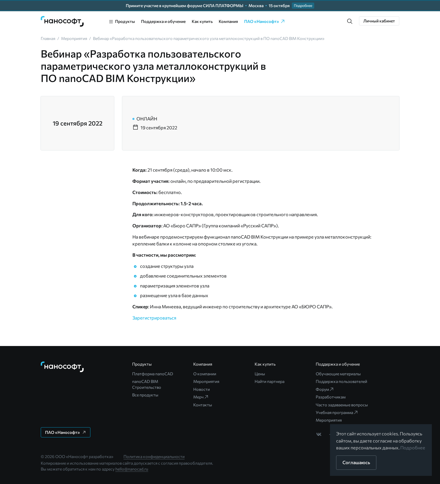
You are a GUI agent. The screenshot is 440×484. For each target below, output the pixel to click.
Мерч (198, 396)
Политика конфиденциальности (154, 456)
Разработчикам (331, 396)
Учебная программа (334, 412)
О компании (204, 373)
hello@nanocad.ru (131, 468)
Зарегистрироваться (154, 318)
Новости (201, 389)
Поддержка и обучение (163, 21)
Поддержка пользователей (341, 381)
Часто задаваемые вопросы (342, 404)
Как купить (202, 21)
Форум (322, 389)
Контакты (202, 404)
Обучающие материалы (338, 373)
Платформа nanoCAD (152, 373)
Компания (228, 21)
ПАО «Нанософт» (261, 21)
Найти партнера (269, 381)
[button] (350, 21)
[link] (62, 21)
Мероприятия (206, 381)
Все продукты (145, 394)
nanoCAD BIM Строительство (146, 384)
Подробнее (412, 447)
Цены (260, 373)
